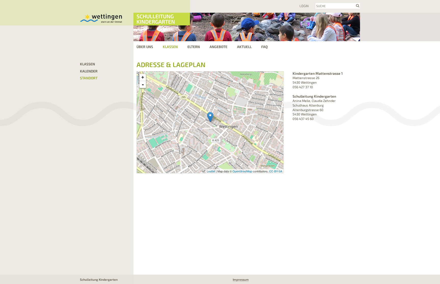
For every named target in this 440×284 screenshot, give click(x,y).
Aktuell (244, 46)
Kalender (89, 71)
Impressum (241, 279)
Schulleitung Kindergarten (155, 19)
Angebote (218, 46)
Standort (89, 78)
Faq (264, 46)
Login (304, 6)
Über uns (144, 46)
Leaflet (211, 171)
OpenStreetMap (242, 171)
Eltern (193, 46)
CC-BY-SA (275, 171)
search (357, 5)
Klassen (170, 46)
